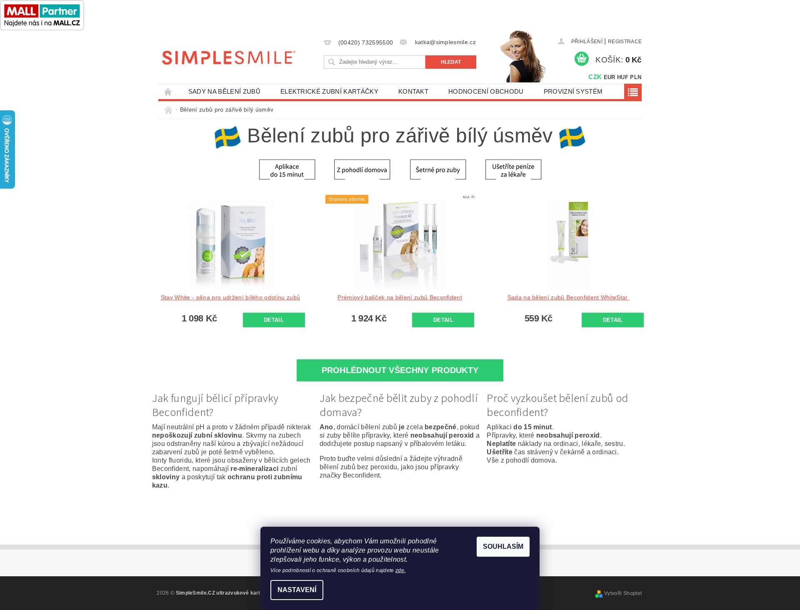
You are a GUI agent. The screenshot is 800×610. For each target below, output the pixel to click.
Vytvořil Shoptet (623, 593)
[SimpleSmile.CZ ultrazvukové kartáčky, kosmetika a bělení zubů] (228, 57)
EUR (609, 77)
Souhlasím (503, 546)
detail (274, 320)
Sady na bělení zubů (224, 91)
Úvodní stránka (168, 91)
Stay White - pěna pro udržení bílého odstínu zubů (230, 297)
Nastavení (297, 589)
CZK (595, 76)
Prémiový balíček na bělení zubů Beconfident (400, 297)
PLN (635, 77)
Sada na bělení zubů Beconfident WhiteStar (569, 297)
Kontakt (413, 91)
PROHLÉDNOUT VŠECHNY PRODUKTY (400, 370)
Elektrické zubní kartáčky (329, 91)
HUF (622, 77)
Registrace (625, 42)
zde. (400, 570)
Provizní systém (573, 91)
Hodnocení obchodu (485, 91)
